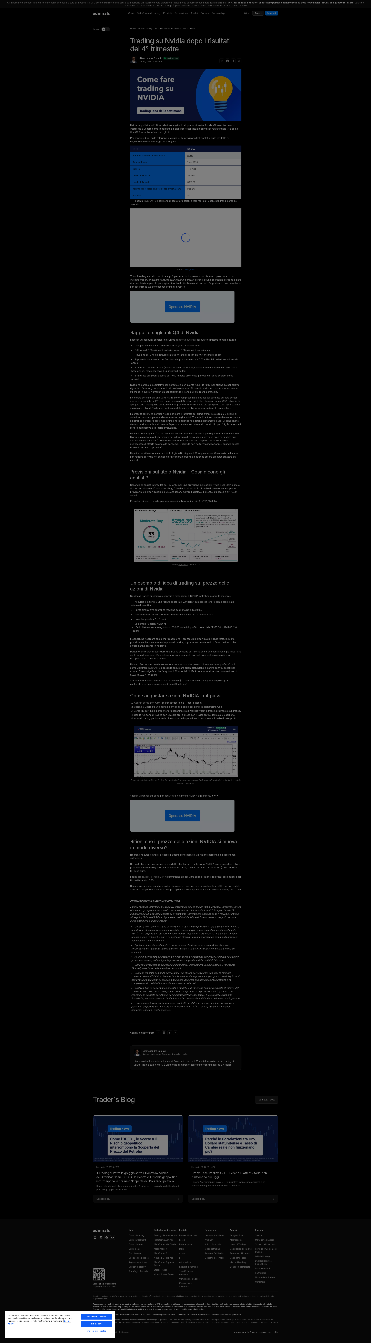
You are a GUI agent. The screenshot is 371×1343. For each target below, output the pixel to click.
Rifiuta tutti (96, 1324)
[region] (60, 1324)
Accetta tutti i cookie (96, 1316)
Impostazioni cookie (96, 1331)
